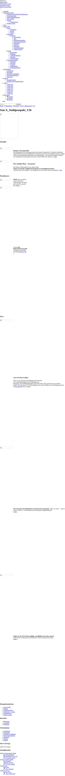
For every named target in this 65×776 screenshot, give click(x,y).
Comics (5, 83)
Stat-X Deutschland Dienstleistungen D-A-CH (10, 755)
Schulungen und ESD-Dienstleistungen (17, 14)
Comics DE (10, 84)
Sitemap (5, 738)
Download (9, 72)
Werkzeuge (17, 46)
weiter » (15, 512)
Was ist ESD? (10, 19)
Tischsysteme (17, 37)
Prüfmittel (12, 54)
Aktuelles (5, 11)
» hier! (55, 157)
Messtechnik (13, 52)
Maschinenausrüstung (19, 40)
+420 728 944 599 (10, 774)
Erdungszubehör (18, 49)
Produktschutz (14, 66)
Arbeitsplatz (10, 34)
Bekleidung (13, 29)
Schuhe (12, 31)
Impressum (10, 77)
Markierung (17, 43)
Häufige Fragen (11, 23)
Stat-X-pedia (6, 26)
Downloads (6, 732)
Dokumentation (14, 58)
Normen (9, 20)
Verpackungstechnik (12, 60)
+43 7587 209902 (10, 764)
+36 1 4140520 (9, 769)
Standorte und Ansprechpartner (15, 81)
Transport (12, 64)
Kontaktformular (11, 80)
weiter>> (18, 185)
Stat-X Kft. (6, 767)
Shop (4, 25)
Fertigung (12, 35)
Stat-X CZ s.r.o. (7, 772)
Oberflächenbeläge (19, 48)
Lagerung (12, 63)
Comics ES (10, 93)
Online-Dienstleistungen (13, 17)
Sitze (15, 38)
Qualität (9, 51)
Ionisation (16, 45)
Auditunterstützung (15, 55)
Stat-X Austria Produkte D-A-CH (8, 761)
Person (8, 28)
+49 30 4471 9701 (10, 758)
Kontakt (5, 78)
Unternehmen (7, 69)
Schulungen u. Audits (9, 712)
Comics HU (10, 87)
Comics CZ (10, 89)
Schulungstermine (11, 16)
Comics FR (10, 90)
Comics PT (10, 92)
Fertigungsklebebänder (20, 42)
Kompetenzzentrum (8, 13)
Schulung (12, 57)
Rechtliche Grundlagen (13, 74)
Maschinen (13, 61)
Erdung (12, 32)
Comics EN (10, 86)
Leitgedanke (10, 71)
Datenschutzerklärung (12, 75)
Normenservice (14, 22)
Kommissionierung (15, 67)
